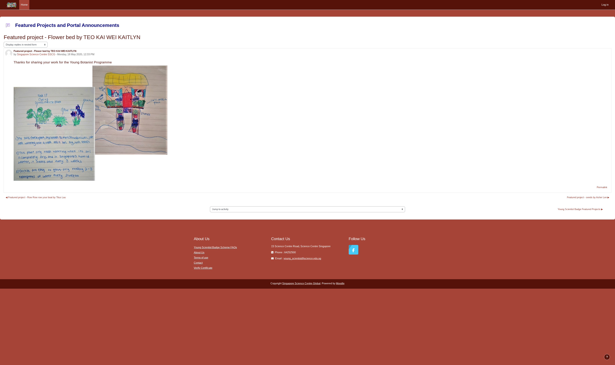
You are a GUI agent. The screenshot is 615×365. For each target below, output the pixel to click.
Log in (605, 4)
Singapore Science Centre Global (301, 283)
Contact (198, 262)
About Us (199, 252)
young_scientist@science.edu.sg (302, 258)
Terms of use (201, 257)
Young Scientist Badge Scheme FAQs (215, 247)
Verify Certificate (203, 268)
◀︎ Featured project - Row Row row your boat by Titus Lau (36, 197)
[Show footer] (607, 357)
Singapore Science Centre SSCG (36, 54)
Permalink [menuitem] (602, 187)
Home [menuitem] (24, 4)
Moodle (340, 283)
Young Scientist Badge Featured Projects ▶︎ (580, 209)
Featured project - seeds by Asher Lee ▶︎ (588, 197)
